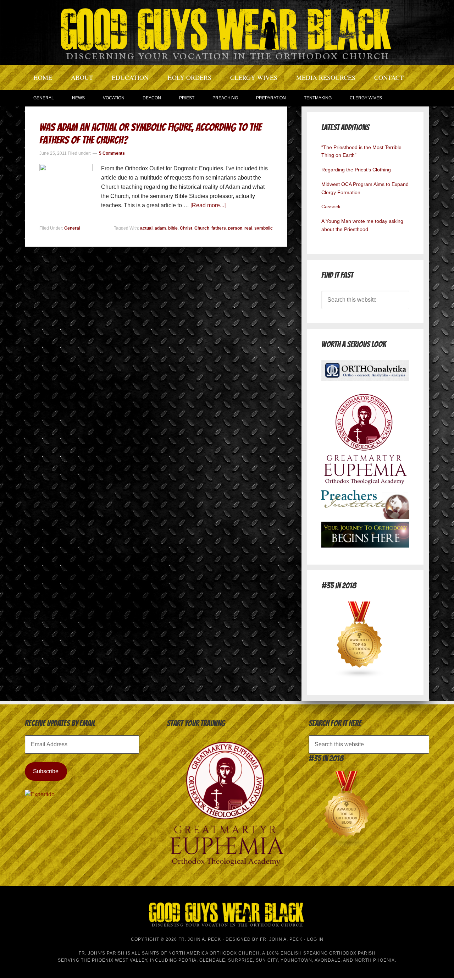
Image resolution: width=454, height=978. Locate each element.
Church (201, 228)
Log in (315, 939)
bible (173, 228)
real (248, 228)
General (72, 228)
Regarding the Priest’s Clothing (356, 169)
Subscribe (46, 771)
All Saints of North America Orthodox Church (196, 953)
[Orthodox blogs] (359, 676)
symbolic (263, 228)
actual (146, 228)
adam (160, 228)
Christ (186, 228)
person (235, 228)
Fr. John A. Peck (281, 939)
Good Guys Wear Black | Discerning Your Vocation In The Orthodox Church (227, 32)
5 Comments (112, 153)
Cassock (330, 206)
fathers (218, 228)
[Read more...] (208, 205)
